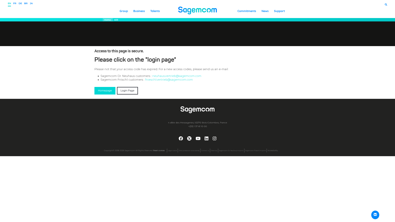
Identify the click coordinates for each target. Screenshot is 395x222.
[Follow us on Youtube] (198, 139)
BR (26, 3)
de (20, 3)
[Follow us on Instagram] (214, 139)
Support (279, 11)
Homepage (105, 90)
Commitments (246, 11)
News (265, 11)
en (9, 3)
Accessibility (273, 150)
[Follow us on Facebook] (181, 139)
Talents (155, 11)
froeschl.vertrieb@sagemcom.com (169, 79)
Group (124, 11)
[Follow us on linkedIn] (206, 139)
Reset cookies (159, 150)
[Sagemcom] (197, 10)
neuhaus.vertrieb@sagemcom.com (176, 76)
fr (14, 3)
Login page (127, 90)
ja (31, 3)
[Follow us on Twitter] (189, 138)
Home (107, 19)
